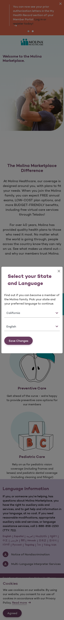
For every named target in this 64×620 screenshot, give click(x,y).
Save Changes (18, 340)
